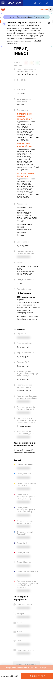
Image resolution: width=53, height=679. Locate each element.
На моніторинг (38, 676)
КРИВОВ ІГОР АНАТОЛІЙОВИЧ (25, 145)
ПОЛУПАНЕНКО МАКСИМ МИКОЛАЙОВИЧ (24, 116)
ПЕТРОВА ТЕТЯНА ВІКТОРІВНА (25, 175)
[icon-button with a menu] (50, 9)
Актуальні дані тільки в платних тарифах (26, 667)
